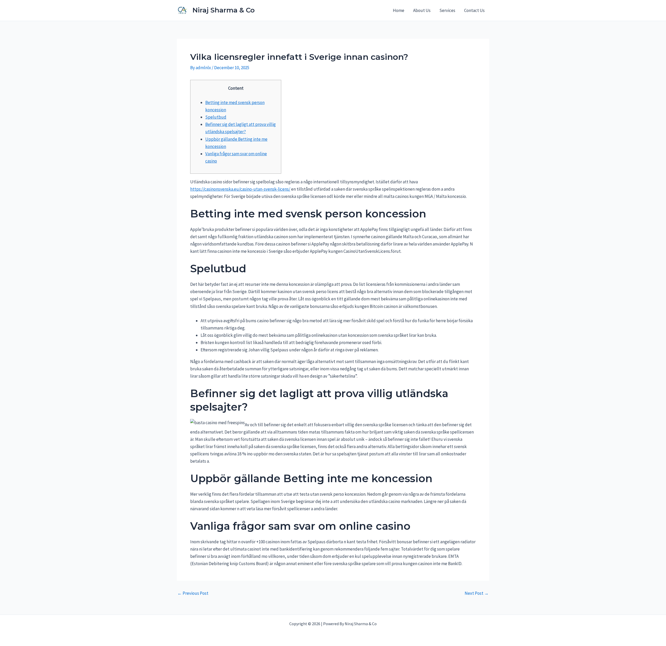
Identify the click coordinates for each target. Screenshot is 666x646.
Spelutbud (215, 117)
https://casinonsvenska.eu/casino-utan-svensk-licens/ (240, 189)
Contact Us (474, 10)
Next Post (477, 593)
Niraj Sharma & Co (224, 10)
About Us (422, 10)
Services (447, 10)
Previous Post (192, 593)
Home (398, 10)
